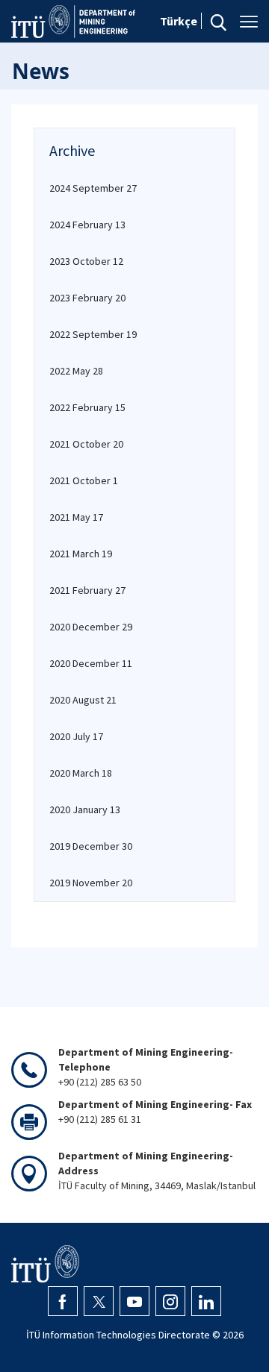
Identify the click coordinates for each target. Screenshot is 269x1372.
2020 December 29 (90, 626)
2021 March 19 (80, 553)
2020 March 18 (80, 773)
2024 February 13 (87, 224)
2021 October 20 (86, 444)
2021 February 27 (87, 590)
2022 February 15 (87, 407)
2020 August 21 (83, 700)
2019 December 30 (90, 846)
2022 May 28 (76, 371)
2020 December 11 (90, 663)
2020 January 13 (84, 809)
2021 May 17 (76, 517)
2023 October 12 (86, 261)
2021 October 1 (83, 480)
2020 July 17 (76, 736)
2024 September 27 (93, 188)
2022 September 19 (93, 334)
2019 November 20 (90, 882)
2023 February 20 (87, 297)
